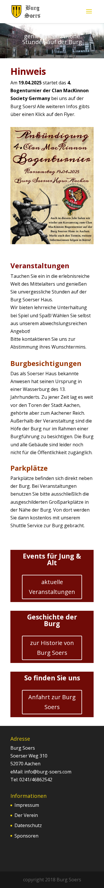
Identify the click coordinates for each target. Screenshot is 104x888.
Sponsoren (26, 836)
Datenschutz (28, 825)
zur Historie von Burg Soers (52, 648)
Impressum (26, 805)
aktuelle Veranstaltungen (52, 587)
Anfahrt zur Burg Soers (52, 702)
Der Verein (26, 815)
